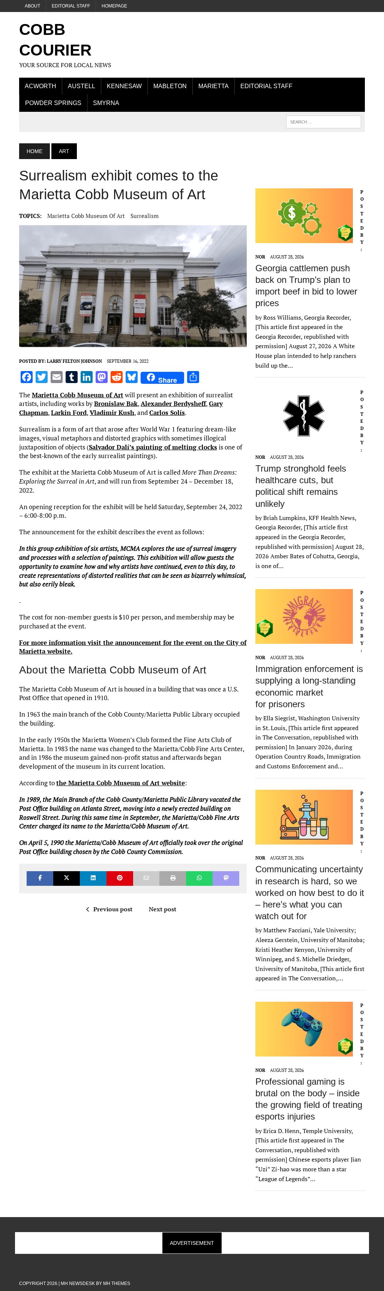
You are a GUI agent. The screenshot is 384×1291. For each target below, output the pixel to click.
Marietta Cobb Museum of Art (86, 215)
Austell (81, 86)
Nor (260, 257)
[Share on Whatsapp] (199, 878)
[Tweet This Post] (66, 878)
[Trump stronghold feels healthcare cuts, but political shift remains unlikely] (304, 438)
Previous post (112, 909)
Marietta (213, 86)
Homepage (114, 6)
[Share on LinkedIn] (93, 878)
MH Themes (116, 1283)
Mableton (170, 86)
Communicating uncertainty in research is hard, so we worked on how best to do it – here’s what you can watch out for (309, 892)
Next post (162, 909)
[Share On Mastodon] (226, 878)
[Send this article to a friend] (146, 878)
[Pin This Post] (119, 878)
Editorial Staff (71, 6)
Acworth (40, 86)
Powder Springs (53, 103)
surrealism (144, 215)
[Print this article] (172, 878)
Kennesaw (124, 86)
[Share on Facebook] (40, 878)
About (32, 6)
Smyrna (106, 103)
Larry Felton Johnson (74, 361)
